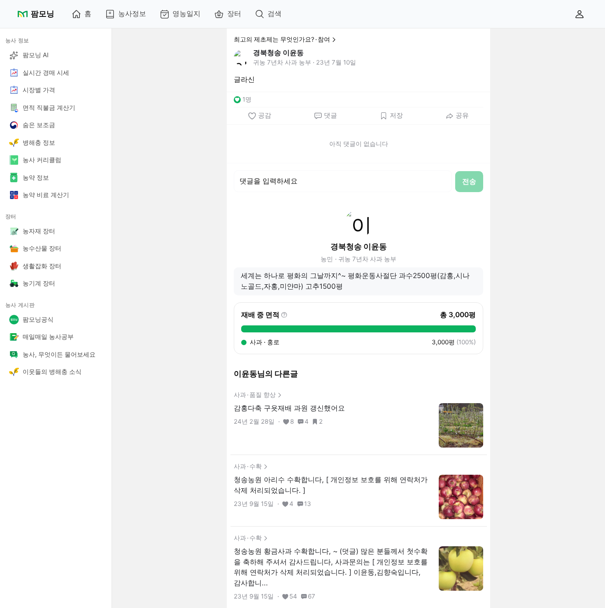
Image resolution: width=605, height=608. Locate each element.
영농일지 (186, 13)
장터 (234, 13)
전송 (469, 181)
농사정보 (132, 13)
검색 (275, 13)
